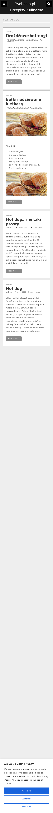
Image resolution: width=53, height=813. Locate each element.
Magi (10, 107)
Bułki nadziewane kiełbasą (23, 101)
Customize (27, 799)
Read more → (14, 82)
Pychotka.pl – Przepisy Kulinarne (26, 7)
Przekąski (10, 32)
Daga (10, 292)
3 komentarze (34, 292)
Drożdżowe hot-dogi (26, 35)
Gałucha (12, 227)
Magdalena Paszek (16, 39)
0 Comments (36, 107)
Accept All (26, 791)
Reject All (26, 806)
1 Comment (37, 227)
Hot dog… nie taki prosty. (23, 221)
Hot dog (14, 288)
